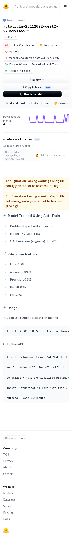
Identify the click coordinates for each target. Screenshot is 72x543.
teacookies (15, 20)
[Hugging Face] (6, 530)
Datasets (9, 499)
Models (8, 493)
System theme (18, 438)
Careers (8, 474)
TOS (6, 454)
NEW (37, 139)
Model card (17, 103)
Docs (6, 519)
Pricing (8, 512)
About (7, 467)
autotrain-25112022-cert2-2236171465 (30, 28)
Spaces (8, 506)
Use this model (33, 94)
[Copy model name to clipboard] (27, 31)
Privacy (8, 461)
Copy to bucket (37, 87)
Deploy (36, 80)
